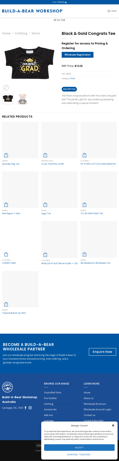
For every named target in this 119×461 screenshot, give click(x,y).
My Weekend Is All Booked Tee (95, 317)
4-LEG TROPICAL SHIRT (52, 218)
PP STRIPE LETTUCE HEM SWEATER (98, 218)
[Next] (13, 94)
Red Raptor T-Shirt (11, 268)
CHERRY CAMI (9, 317)
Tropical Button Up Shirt (14, 367)
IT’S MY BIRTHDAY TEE (92, 268)
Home (6, 33)
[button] (113, 425)
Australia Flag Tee (10, 218)
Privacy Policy (84, 454)
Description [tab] (69, 89)
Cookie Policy (72, 454)
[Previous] (3, 157)
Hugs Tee (46, 268)
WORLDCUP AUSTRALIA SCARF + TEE (59, 317)
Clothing (21, 33)
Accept (79, 447)
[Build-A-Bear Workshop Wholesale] (32, 11)
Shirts (36, 33)
